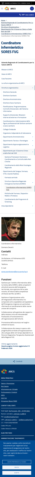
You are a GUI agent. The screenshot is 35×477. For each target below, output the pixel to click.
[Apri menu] (2, 8)
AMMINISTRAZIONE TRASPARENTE (12, 438)
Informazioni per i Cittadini (9, 389)
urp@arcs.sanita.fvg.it (26, 420)
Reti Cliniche (5, 386)
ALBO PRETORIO (6, 433)
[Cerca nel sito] (32, 9)
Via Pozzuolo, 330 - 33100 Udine (19, 411)
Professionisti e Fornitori (9, 392)
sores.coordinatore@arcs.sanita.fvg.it (14, 271)
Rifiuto (17, 467)
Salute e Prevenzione (7, 383)
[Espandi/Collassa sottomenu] (33, 88)
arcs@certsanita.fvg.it (11, 417)
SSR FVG (4, 398)
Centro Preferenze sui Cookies (16, 462)
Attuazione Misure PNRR (9, 401)
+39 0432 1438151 (11, 420)
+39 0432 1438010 (19, 414)
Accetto (16, 473)
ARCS (3, 395)
